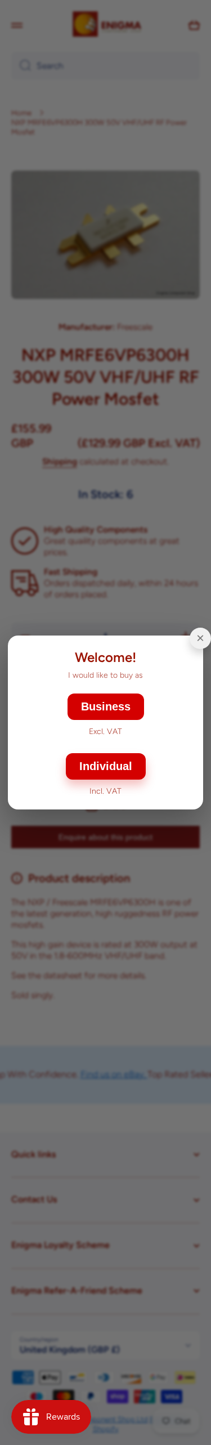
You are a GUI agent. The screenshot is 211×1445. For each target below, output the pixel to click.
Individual (105, 766)
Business (106, 706)
